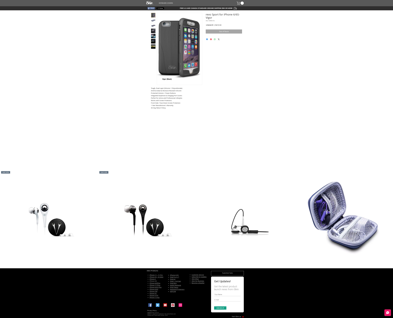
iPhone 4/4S (174, 275)
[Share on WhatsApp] (215, 39)
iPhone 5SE (153, 291)
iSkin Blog (195, 279)
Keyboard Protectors (177, 289)
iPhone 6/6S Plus (155, 287)
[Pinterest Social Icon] (173, 305)
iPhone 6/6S (154, 289)
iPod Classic (174, 287)
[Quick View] (246, 219)
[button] (195, 3)
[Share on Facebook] (207, 39)
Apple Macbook (175, 285)
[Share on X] (218, 39)
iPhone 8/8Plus (155, 283)
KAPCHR (173, 291)
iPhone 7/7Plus (155, 285)
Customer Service (198, 275)
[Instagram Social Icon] (180, 305)
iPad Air (173, 279)
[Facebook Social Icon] (150, 305)
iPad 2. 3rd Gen (175, 281)
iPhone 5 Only (155, 297)
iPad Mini (173, 283)
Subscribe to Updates (199, 277)
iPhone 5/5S (154, 295)
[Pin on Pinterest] (211, 39)
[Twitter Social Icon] (157, 305)
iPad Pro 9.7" (174, 277)
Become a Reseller (198, 283)
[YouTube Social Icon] (165, 305)
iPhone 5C (153, 293)
